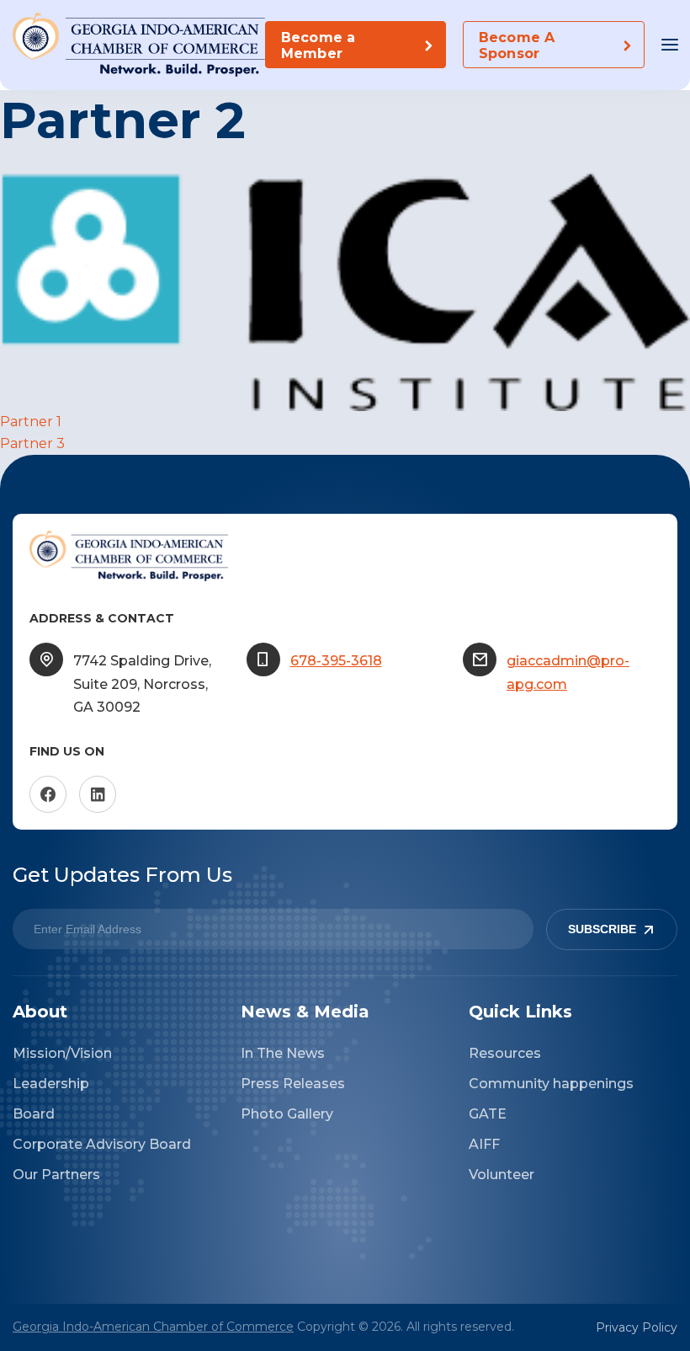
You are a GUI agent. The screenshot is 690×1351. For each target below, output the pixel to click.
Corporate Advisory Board (102, 1144)
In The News (283, 1053)
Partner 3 (32, 443)
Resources (505, 1053)
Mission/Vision (62, 1053)
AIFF (484, 1144)
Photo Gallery (287, 1114)
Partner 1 (30, 422)
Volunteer (501, 1175)
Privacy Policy (636, 1327)
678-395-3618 (336, 661)
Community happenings (551, 1084)
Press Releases (293, 1084)
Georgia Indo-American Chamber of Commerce (153, 1326)
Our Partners (56, 1175)
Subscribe (602, 929)
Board (34, 1114)
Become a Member (318, 45)
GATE (488, 1114)
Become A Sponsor (517, 45)
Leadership (51, 1084)
